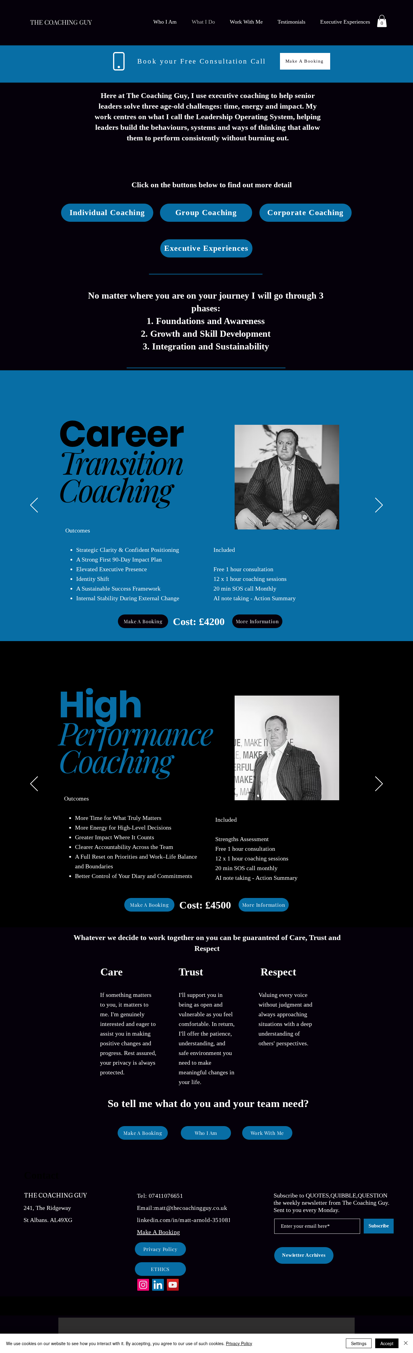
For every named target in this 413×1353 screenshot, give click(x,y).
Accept (386, 1343)
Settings (358, 1343)
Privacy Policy (239, 1343)
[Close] (405, 1343)
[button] (401, 633)
